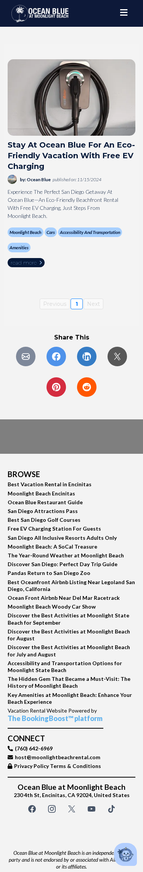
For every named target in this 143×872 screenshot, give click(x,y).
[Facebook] (32, 809)
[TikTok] (111, 809)
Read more (24, 262)
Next (93, 303)
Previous (54, 303)
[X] (72, 809)
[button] (124, 13)
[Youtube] (91, 809)
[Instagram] (52, 809)
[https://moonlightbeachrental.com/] (40, 13)
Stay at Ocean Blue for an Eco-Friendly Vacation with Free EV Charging (71, 155)
